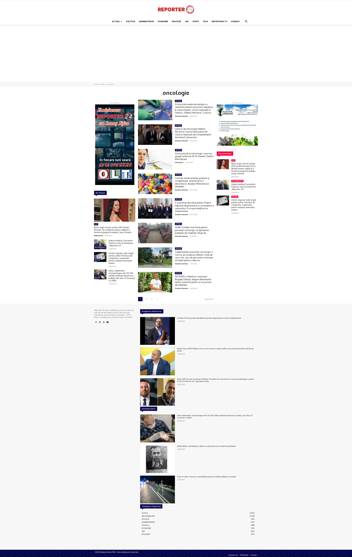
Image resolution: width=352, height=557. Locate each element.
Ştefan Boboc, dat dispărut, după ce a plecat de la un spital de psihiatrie (206, 446)
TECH (205, 21)
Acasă (96, 84)
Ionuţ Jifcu (179, 162)
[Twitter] (104, 322)
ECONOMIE (163, 21)
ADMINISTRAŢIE (146, 21)
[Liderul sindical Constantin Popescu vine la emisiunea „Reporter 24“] (100, 244)
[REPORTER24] (176, 9)
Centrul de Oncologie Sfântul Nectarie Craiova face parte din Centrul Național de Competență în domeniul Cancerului (193, 133)
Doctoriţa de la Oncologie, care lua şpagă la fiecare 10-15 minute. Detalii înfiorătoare (194, 156)
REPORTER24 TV (219, 21)
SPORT (196, 21)
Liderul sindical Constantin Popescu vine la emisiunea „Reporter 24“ (121, 243)
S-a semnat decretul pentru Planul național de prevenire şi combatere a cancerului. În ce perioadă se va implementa (194, 206)
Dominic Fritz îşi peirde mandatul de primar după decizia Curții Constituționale (209, 318)
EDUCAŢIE (176, 21)
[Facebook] (96, 322)
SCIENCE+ (235, 21)
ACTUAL (116, 21)
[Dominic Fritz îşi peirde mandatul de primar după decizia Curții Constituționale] (157, 331)
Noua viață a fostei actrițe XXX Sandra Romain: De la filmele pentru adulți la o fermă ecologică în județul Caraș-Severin (112, 230)
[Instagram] (100, 322)
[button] (246, 21)
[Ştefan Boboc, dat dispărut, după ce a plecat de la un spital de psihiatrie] (157, 459)
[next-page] (157, 299)
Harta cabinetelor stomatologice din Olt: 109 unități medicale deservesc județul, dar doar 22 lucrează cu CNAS (122, 275)
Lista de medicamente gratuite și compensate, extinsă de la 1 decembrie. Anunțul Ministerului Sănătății (192, 182)
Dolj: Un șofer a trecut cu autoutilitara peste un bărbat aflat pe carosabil (206, 477)
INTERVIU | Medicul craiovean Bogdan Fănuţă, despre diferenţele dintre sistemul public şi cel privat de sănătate (193, 280)
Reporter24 (98, 235)
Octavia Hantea (181, 116)
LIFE (187, 21)
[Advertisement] (176, 34)
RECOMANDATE (100, 247)
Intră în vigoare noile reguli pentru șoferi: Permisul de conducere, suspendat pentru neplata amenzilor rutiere (121, 258)
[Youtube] (107, 322)
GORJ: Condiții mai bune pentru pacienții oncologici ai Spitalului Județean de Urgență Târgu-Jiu (192, 230)
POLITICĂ (130, 21)
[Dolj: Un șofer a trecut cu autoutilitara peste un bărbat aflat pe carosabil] (157, 489)
